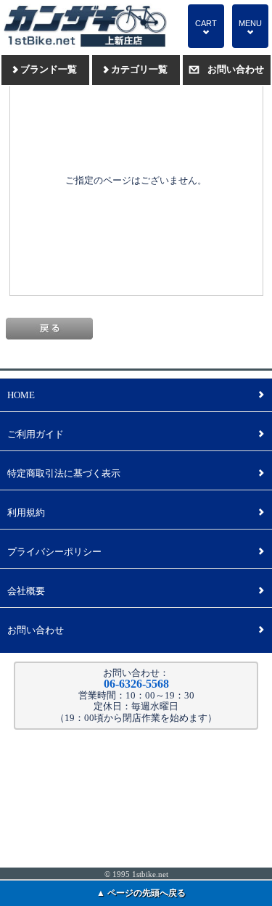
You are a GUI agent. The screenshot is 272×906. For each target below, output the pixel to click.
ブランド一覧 (45, 69)
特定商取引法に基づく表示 (135, 473)
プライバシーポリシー (135, 551)
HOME (135, 395)
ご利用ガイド (135, 434)
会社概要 (135, 590)
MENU (250, 27)
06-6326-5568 (136, 684)
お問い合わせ (226, 69)
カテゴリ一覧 (136, 69)
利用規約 (135, 512)
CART (206, 27)
